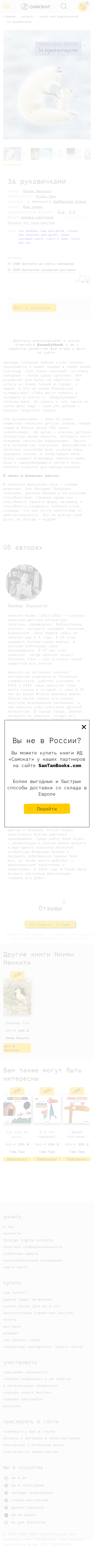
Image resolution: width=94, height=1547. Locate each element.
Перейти (47, 808)
